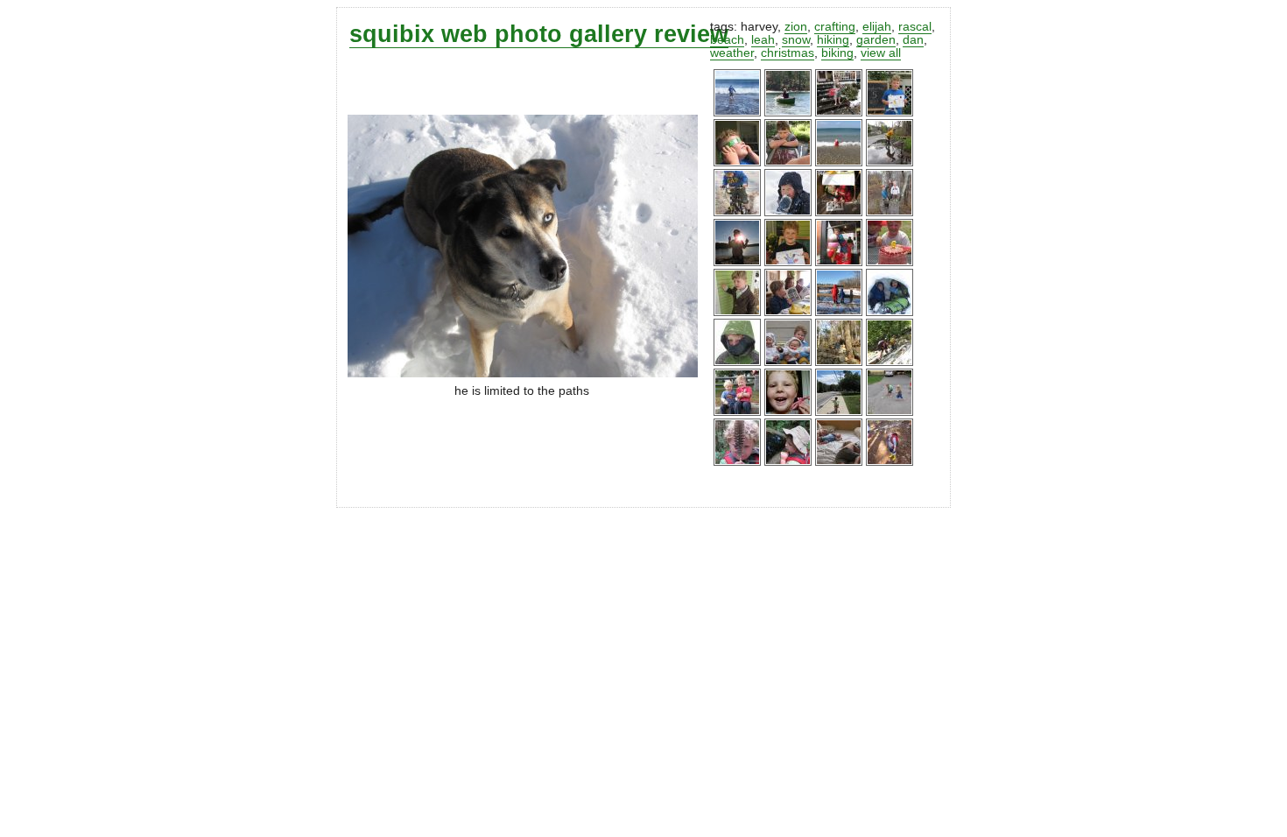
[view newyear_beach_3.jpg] (737, 112)
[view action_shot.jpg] (889, 162)
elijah (876, 26)
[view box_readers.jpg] (838, 212)
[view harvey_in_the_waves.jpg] (838, 162)
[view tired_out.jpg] (838, 461)
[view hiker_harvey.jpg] (889, 461)
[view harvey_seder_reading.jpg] (788, 312)
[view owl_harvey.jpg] (737, 461)
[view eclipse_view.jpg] (737, 162)
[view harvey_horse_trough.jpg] (788, 461)
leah (763, 39)
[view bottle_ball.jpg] (889, 411)
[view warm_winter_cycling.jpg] (737, 212)
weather (732, 53)
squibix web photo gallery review (538, 33)
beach (727, 39)
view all (881, 53)
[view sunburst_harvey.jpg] (737, 262)
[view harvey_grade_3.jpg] (889, 112)
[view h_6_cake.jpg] (889, 262)
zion (795, 26)
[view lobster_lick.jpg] (838, 262)
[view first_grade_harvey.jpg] (788, 262)
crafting (834, 26)
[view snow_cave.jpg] (889, 312)
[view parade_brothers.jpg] (737, 411)
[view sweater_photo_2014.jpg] (788, 362)
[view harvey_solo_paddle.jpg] (788, 112)
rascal (915, 26)
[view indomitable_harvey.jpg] (737, 362)
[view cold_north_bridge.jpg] (838, 312)
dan (913, 39)
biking (837, 53)
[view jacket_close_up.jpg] (737, 312)
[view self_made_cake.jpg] (788, 162)
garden (876, 39)
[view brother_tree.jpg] (889, 212)
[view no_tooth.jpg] (788, 411)
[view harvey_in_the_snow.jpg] (788, 212)
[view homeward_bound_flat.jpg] (838, 411)
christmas (787, 53)
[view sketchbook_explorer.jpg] (838, 362)
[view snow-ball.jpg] (838, 112)
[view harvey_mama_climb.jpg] (889, 362)
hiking (833, 39)
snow (796, 39)
